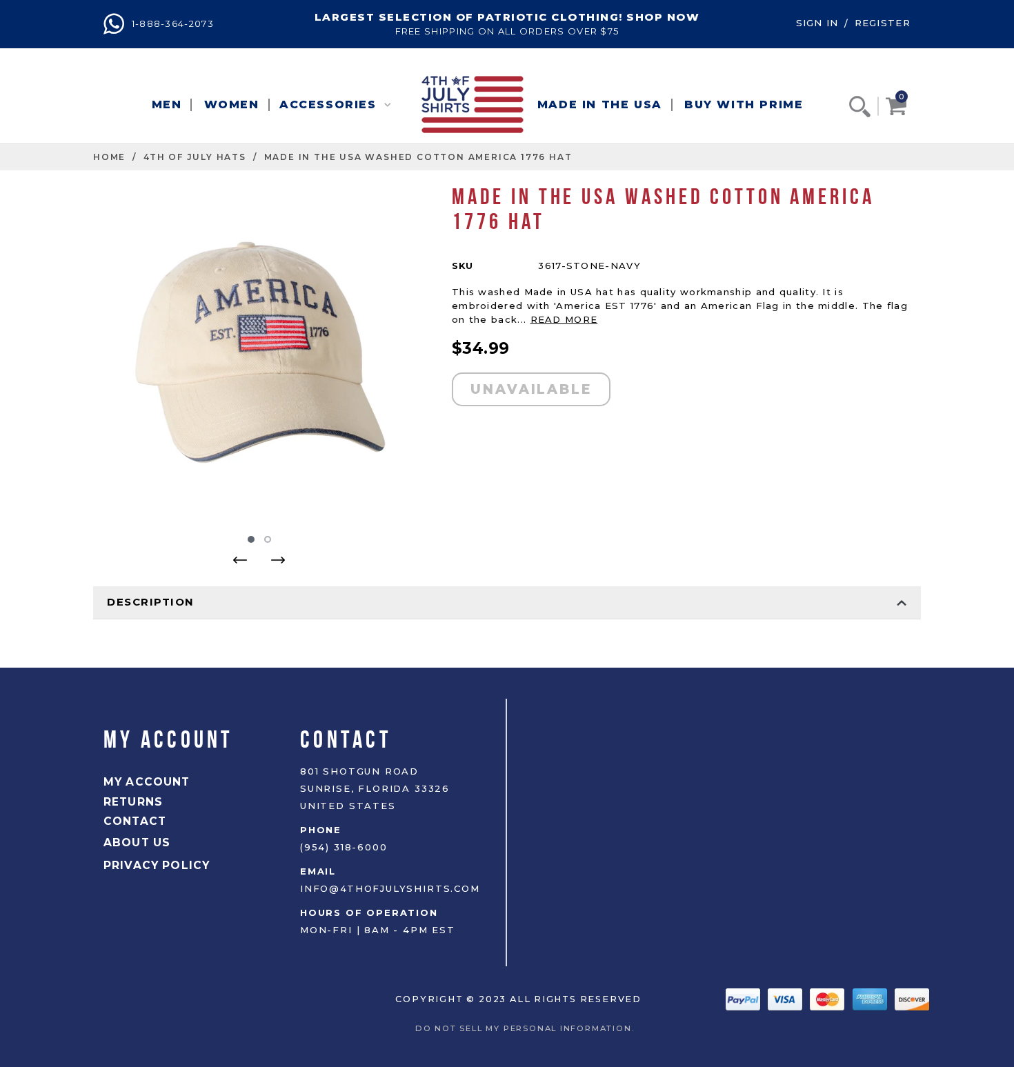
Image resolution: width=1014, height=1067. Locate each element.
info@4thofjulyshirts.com (390, 888)
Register (883, 22)
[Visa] (787, 998)
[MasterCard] (829, 998)
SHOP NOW (662, 16)
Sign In (817, 22)
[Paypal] (745, 998)
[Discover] (912, 998)
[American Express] (872, 998)
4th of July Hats (194, 157)
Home (109, 157)
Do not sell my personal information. (528, 1028)
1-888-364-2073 (171, 23)
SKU (462, 265)
